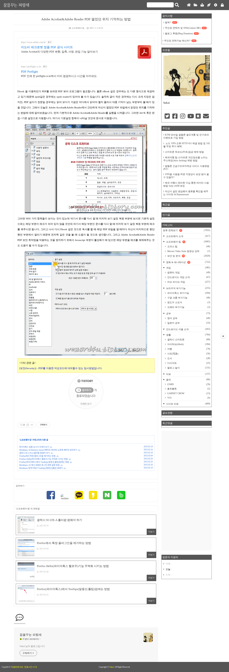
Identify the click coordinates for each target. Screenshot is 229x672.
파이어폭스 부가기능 (188, 293)
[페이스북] (51, 495)
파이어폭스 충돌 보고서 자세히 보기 (34, 446)
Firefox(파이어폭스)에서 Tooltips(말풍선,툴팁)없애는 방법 (44, 462)
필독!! (170, 22)
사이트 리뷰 (187, 403)
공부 (187, 313)
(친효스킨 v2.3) (30, 667)
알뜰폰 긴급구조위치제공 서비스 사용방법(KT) (186, 167)
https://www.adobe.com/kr (33, 42)
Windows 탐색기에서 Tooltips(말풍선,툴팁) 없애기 (41, 468)
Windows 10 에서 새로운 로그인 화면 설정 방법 (39, 465)
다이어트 (188, 363)
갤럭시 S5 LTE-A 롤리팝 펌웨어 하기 (34, 452)
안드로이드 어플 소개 (187, 329)
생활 (187, 334)
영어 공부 (188, 318)
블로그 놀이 (188, 367)
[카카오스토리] (93, 495)
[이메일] (206, 116)
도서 (188, 358)
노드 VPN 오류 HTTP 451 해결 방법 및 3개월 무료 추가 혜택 (186, 145)
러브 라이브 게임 (188, 282)
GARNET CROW (188, 393)
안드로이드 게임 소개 (188, 277)
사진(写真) (188, 353)
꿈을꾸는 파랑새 (16, 5)
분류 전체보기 (186, 230)
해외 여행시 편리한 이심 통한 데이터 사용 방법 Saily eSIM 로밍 (186, 184)
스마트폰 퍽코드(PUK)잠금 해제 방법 (184, 152)
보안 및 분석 (188, 256)
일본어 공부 (188, 323)
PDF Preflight (29, 71)
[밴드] (121, 495)
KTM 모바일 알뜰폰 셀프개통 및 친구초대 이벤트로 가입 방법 (186, 136)
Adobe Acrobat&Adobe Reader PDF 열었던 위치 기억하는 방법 (86, 19)
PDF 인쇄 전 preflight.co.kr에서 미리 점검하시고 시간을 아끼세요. (59, 76)
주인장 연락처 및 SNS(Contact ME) (185, 28)
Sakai (111, 667)
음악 (187, 379)
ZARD (188, 384)
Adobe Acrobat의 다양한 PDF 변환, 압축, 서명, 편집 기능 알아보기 (59, 51)
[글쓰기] (209, 5)
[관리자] (215, 5)
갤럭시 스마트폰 (188, 339)
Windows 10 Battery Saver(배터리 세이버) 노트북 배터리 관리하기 (48, 449)
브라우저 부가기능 (187, 288)
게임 (187, 267)
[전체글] (195, 5)
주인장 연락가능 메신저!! (180, 40)
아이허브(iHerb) (188, 344)
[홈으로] (188, 5)
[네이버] (107, 495)
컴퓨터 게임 (188, 272)
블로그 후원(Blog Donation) (181, 33)
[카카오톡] (79, 495)
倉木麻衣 (188, 388)
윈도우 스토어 (188, 302)
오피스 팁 (188, 246)
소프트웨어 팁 (78, 28)
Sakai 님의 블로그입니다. (32, 646)
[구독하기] (223, 336)
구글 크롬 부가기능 (188, 297)
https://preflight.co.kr (31, 66)
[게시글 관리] (32, 424)
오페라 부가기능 (188, 307)
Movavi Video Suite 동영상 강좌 (188, 251)
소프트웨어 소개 (187, 236)
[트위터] (65, 497)
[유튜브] (190, 116)
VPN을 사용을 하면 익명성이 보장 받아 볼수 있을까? (186, 176)
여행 (188, 349)
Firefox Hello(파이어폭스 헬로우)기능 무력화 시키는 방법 (43, 458)
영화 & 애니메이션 (187, 262)
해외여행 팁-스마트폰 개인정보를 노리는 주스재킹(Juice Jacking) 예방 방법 (185, 159)
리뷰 (187, 374)
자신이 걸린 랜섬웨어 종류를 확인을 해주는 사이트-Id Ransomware (185, 193)
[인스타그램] (183, 116)
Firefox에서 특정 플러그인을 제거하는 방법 (37, 455)
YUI (188, 397)
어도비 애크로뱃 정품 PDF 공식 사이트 (47, 47)
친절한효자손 (17, 667)
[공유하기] (28, 424)
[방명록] (202, 5)
